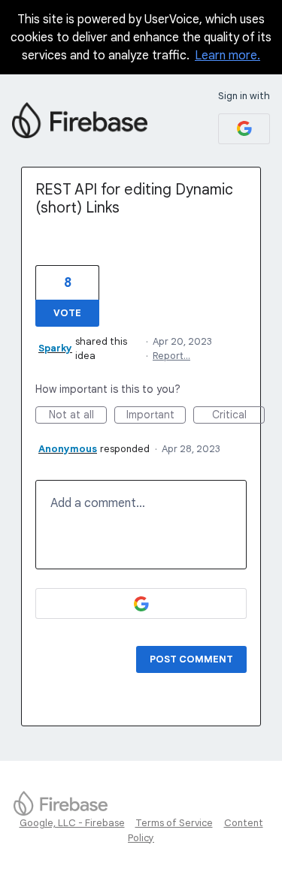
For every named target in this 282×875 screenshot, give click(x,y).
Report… (171, 355)
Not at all (78, 416)
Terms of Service (174, 822)
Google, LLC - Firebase (72, 822)
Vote (67, 312)
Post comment (191, 659)
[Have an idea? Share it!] (79, 120)
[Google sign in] (244, 128)
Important (156, 416)
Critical (238, 416)
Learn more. (227, 55)
